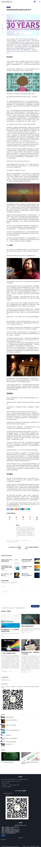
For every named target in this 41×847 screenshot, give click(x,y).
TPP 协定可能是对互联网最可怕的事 (32, 548)
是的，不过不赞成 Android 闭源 (8, 828)
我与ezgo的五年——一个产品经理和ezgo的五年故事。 (10, 630)
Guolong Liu (4, 671)
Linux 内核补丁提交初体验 (11, 741)
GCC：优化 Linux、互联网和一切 (6, 574)
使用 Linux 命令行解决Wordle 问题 (12, 730)
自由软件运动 (21, 42)
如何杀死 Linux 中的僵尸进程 (11, 720)
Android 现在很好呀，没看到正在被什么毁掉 (10, 830)
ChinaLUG (37, 846)
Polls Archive (3, 839)
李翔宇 (3, 636)
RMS (30, 233)
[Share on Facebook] (2, 22)
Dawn (23, 632)
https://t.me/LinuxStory (7, 793)
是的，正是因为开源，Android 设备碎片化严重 (11, 827)
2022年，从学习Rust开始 (11, 725)
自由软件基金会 (31, 39)
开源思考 (8, 7)
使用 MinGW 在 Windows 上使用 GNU (27, 574)
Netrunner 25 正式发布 (5, 783)
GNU (37, 115)
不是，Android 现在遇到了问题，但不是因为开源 (11, 831)
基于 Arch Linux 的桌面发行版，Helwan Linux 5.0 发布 (10, 781)
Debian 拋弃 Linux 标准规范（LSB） (15, 548)
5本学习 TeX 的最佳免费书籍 (11, 738)
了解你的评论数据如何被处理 (20, 607)
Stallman (21, 39)
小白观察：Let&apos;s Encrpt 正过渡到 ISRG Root (29, 762)
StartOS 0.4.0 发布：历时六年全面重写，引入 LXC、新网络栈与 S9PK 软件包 (14, 779)
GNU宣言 (28, 40)
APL (8, 324)
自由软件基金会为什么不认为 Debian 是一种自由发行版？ (6, 567)
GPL (7, 233)
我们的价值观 (32, 846)
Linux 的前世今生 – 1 (10, 744)
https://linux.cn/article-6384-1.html (15, 49)
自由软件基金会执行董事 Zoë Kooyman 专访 (27, 560)
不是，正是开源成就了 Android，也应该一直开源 (11, 829)
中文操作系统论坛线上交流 (5, 679)
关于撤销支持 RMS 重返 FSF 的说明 (27, 567)
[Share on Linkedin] (2, 32)
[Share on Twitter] (2, 25)
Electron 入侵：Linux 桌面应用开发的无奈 (6, 560)
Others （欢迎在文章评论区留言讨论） (9, 833)
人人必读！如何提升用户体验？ (8, 653)
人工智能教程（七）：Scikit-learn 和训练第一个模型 (10, 785)
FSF (23, 45)
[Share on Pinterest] (2, 28)
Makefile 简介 (8, 735)
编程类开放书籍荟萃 (10, 717)
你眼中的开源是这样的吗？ (27, 626)
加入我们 (28, 846)
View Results (20, 837)
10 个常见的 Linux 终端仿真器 (7, 762)
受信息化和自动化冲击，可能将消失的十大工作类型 (30, 653)
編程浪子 (18, 33)
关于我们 (24, 846)
